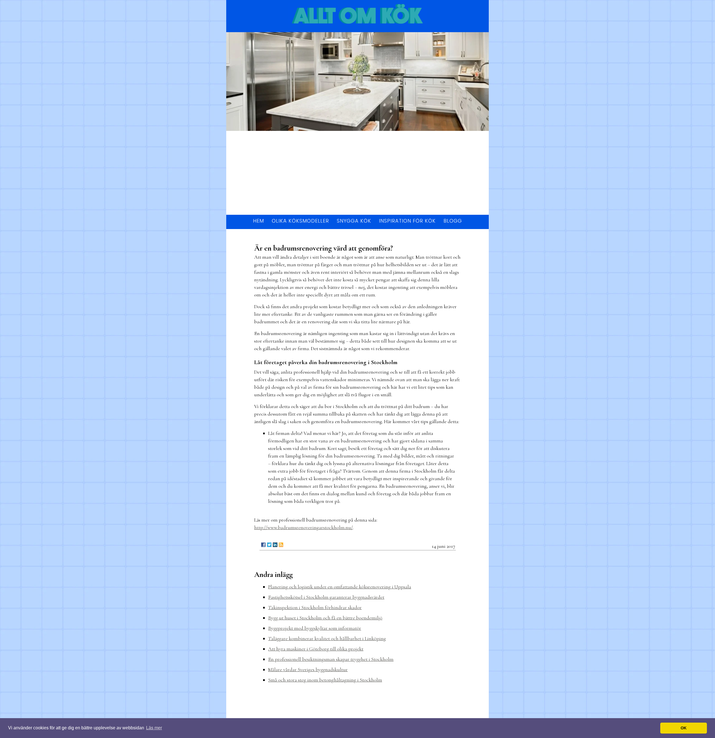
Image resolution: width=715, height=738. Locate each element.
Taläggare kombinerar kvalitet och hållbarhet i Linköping (327, 638)
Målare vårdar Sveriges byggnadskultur (308, 669)
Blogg (453, 220)
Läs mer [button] (154, 727)
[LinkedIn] (275, 545)
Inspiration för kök (407, 220)
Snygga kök (354, 220)
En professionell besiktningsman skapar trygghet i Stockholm (331, 659)
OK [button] (684, 728)
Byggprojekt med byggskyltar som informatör (314, 628)
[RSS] (281, 545)
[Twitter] (269, 545)
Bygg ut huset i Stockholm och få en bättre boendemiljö (325, 618)
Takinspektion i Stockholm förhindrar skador (315, 607)
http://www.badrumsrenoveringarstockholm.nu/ (303, 527)
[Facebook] (263, 545)
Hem (258, 220)
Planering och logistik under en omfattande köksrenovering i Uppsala (339, 587)
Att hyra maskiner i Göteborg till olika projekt (315, 649)
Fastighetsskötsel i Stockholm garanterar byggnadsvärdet (326, 597)
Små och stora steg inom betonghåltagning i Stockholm (325, 680)
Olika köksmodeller (300, 220)
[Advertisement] (357, 173)
